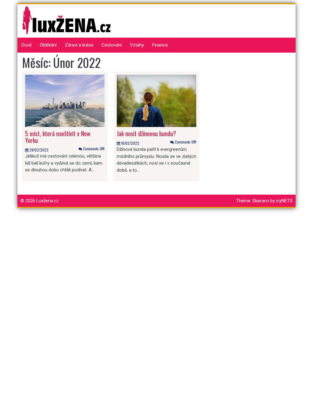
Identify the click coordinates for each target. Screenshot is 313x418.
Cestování (111, 45)
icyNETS (284, 200)
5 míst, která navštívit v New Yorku (57, 137)
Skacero (260, 200)
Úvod (26, 45)
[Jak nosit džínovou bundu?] (156, 100)
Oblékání (48, 45)
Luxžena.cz (47, 200)
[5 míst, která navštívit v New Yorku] (65, 100)
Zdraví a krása (79, 45)
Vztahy (137, 45)
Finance (160, 45)
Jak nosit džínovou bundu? (147, 133)
